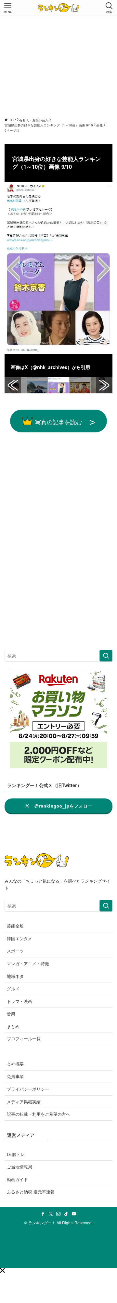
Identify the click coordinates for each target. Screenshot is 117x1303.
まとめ (13, 1026)
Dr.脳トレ (16, 1154)
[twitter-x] (51, 1214)
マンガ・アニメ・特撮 (28, 963)
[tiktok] (66, 1214)
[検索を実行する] (105, 656)
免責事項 (15, 1076)
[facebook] (43, 1214)
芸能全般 (15, 926)
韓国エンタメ (19, 938)
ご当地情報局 (19, 1167)
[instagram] (58, 1214)
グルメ (13, 988)
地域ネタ (15, 976)
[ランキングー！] (58, 8)
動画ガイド (17, 1179)
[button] (2, 1270)
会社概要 (15, 1064)
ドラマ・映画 (19, 1001)
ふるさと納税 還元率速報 (31, 1192)
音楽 (11, 1013)
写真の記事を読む (58, 421)
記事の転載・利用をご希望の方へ (38, 1114)
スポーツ (15, 951)
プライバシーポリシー (28, 1089)
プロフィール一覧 (24, 1038)
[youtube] (74, 1214)
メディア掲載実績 (24, 1102)
